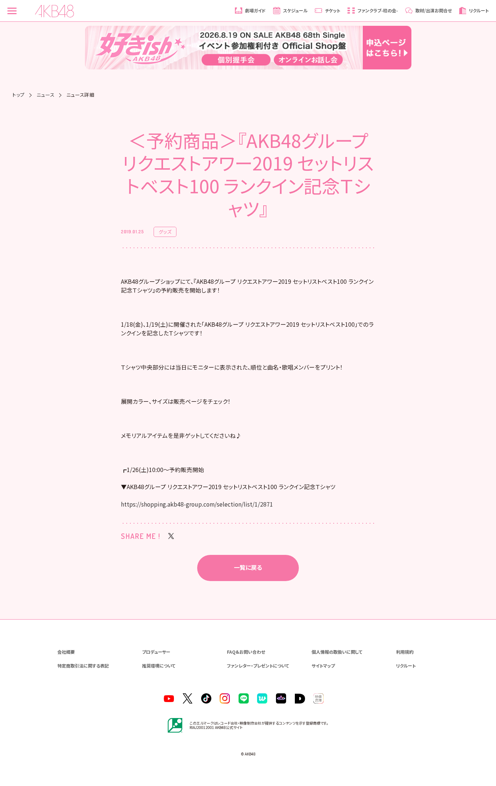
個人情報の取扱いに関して (337, 652)
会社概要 (66, 652)
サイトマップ (323, 665)
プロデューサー (156, 652)
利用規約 (405, 652)
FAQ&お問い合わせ (246, 652)
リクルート (406, 665)
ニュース (46, 94)
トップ (18, 94)
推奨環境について (158, 665)
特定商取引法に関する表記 (83, 665)
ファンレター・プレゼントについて (258, 665)
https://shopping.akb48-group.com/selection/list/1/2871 (197, 504)
